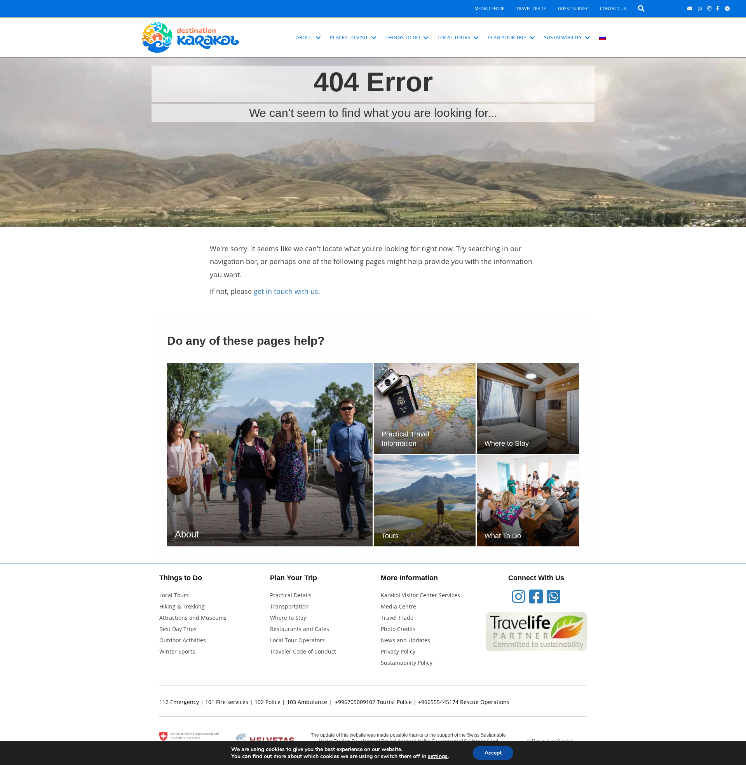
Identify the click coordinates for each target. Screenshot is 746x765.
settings (438, 756)
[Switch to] (602, 38)
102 (259, 702)
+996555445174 (438, 702)
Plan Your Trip (507, 37)
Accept (493, 752)
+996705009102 (355, 702)
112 (164, 702)
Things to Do (402, 37)
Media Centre (489, 8)
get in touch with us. (287, 291)
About (304, 37)
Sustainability (563, 37)
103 (291, 702)
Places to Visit (349, 37)
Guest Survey (573, 8)
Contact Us (613, 8)
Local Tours (453, 37)
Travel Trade (531, 8)
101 (209, 702)
